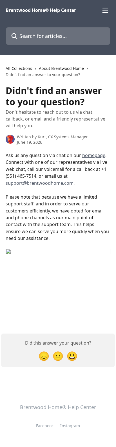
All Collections (19, 68)
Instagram (70, 425)
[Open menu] (105, 10)
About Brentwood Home (61, 68)
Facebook (44, 425)
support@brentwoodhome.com (39, 183)
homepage (93, 155)
